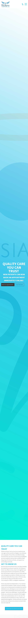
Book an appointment (7, 284)
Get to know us (8, 564)
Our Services (19, 284)
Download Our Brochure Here (14, 608)
